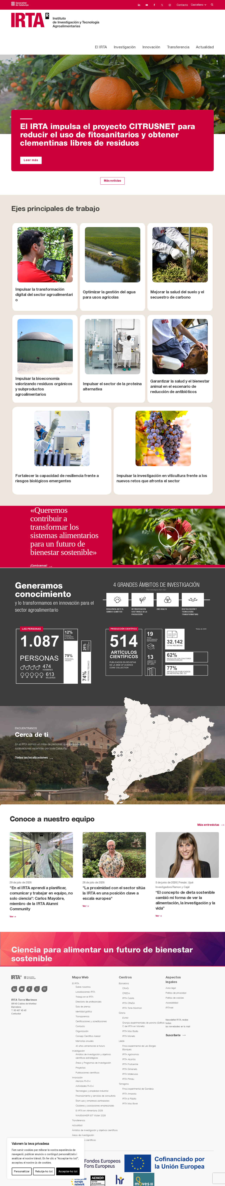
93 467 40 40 (20, 1010)
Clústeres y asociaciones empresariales (95, 1105)
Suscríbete (173, 1035)
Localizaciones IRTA (85, 991)
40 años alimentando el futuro (90, 1045)
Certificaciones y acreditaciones (91, 1021)
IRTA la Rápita (129, 1098)
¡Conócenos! (38, 566)
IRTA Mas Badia (130, 1031)
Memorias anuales (85, 1041)
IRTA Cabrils (128, 998)
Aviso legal (171, 987)
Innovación (151, 47)
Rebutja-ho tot (44, 1171)
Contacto (182, 5)
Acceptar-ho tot (68, 1171)
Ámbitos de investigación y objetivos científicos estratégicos (93, 1056)
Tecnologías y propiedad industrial (92, 1090)
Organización (82, 1031)
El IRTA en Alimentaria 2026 (89, 1110)
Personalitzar (22, 1171)
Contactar (16, 1013)
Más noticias (112, 181)
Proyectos (80, 1067)
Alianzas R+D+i (83, 1081)
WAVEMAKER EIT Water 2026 (91, 1115)
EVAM (125, 1017)
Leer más (31, 160)
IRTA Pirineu (128, 1078)
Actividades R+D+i (85, 1085)
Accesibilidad (172, 1002)
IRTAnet (169, 1007)
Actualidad (205, 47)
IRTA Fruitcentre (130, 1064)
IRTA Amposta (129, 1093)
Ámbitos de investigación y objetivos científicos (95, 1130)
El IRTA (101, 47)
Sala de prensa (83, 1006)
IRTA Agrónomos (130, 1054)
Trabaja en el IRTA (84, 996)
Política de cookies (175, 997)
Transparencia (82, 1016)
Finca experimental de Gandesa (138, 1088)
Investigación (125, 47)
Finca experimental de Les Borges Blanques (139, 1047)
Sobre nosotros (83, 986)
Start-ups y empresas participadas (92, 1100)
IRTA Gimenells (129, 1069)
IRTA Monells (128, 1036)
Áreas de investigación (83, 1135)
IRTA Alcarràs (129, 1059)
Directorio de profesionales (88, 1001)
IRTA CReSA (128, 1003)
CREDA (126, 993)
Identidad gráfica (84, 1011)
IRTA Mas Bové (130, 1103)
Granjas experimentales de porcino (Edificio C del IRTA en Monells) (143, 1024)
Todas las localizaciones (31, 758)
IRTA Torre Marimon (132, 1008)
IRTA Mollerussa (130, 1074)
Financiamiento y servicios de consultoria (95, 1095)
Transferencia (178, 47)
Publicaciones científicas (87, 1072)
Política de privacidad (176, 992)
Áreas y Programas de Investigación (93, 1062)
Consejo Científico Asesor (88, 1036)
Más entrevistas (208, 825)
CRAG (125, 988)
